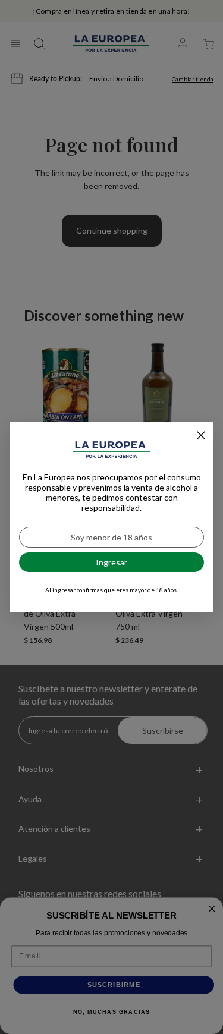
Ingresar (111, 562)
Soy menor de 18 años (111, 537)
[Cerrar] (201, 435)
